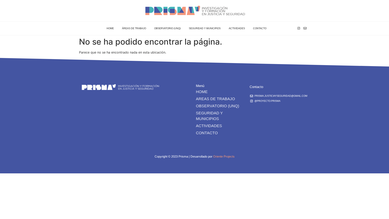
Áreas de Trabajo (134, 28)
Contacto (259, 28)
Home (110, 28)
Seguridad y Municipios (205, 28)
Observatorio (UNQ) (167, 28)
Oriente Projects (224, 156)
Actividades (237, 28)
